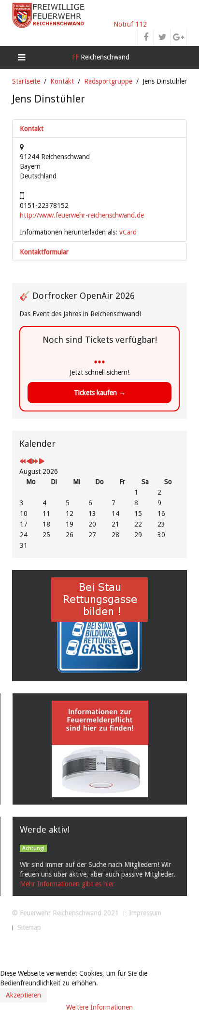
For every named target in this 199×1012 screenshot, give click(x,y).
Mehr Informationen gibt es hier (67, 884)
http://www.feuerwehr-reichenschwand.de (82, 215)
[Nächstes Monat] (41, 462)
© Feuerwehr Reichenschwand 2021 (65, 913)
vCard (128, 232)
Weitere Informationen (99, 1007)
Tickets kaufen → (100, 392)
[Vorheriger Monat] (29, 462)
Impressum (145, 913)
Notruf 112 (130, 24)
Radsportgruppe (108, 81)
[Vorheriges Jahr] (22, 462)
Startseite (26, 81)
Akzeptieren (23, 995)
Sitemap (29, 927)
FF (99, 57)
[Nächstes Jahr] (35, 462)
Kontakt (62, 81)
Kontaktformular (44, 252)
